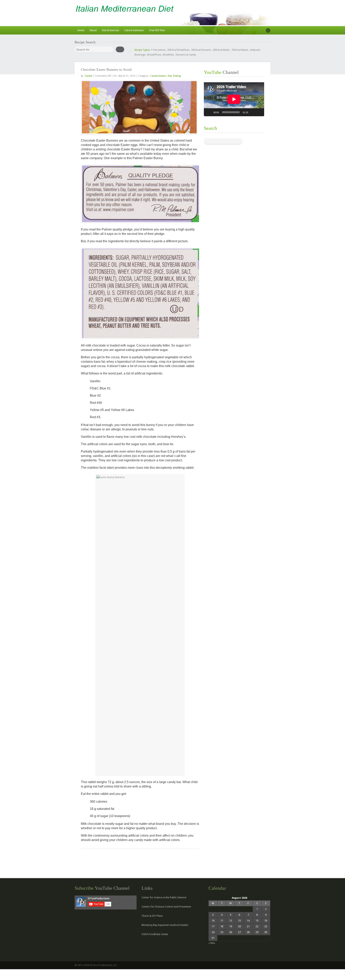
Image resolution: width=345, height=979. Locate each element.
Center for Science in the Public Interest (164, 897)
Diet (170, 75)
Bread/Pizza (154, 54)
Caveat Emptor (158, 75)
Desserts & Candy (186, 54)
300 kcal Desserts (201, 49)
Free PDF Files (157, 30)
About (93, 30)
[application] (234, 99)
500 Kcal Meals (221, 49)
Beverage (140, 54)
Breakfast (168, 54)
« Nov (211, 942)
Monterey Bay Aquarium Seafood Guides (165, 924)
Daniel (88, 75)
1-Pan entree (158, 49)
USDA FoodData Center (155, 934)
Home (80, 30)
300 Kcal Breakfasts (178, 49)
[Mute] (253, 112)
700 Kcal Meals (239, 49)
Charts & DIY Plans (152, 915)
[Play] (209, 112)
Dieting (177, 75)
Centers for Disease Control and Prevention (166, 906)
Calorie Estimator (134, 30)
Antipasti (255, 49)
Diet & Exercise (110, 30)
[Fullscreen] (259, 112)
